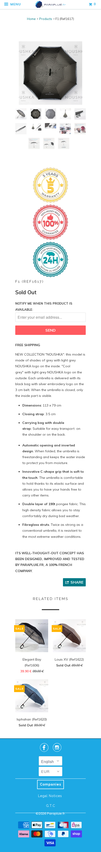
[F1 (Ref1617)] (50, 73)
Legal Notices (50, 796)
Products (45, 19)
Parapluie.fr (56, 813)
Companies (50, 784)
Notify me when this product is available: (43, 306)
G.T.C (50, 806)
